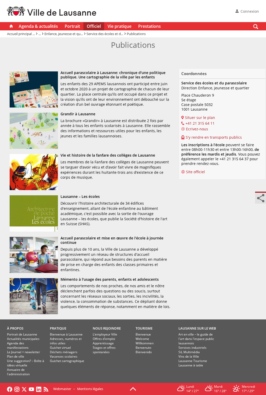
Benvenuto (143, 347)
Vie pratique (119, 26)
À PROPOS (15, 328)
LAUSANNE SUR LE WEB (197, 328)
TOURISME (144, 328)
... (39, 33)
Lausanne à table (190, 365)
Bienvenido (144, 352)
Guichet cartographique (67, 361)
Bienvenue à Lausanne (66, 334)
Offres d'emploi (104, 339)
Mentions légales (90, 388)
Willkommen (145, 343)
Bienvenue (143, 334)
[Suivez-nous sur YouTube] (31, 388)
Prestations (149, 26)
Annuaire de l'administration (18, 371)
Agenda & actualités (38, 26)
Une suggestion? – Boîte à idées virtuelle (25, 363)
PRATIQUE (58, 328)
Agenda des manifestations (18, 345)
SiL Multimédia (189, 352)
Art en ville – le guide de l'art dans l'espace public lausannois (196, 338)
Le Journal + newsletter (23, 352)
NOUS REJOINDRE (107, 328)
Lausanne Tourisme (192, 361)
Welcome (142, 339)
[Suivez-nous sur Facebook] (9, 388)
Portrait (72, 26)
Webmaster (62, 388)
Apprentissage (103, 343)
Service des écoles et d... (105, 33)
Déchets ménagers (63, 352)
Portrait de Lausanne (22, 334)
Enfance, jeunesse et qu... (63, 33)
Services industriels (192, 347)
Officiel (94, 26)
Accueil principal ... (21, 33)
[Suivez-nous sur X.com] (24, 388)
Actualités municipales (23, 339)
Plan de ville (15, 356)
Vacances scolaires (63, 356)
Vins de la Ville (188, 356)
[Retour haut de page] (133, 388)
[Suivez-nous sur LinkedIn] (38, 388)
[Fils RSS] (47, 388)
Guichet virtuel (60, 347)
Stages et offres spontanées (104, 349)
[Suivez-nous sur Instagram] (16, 388)
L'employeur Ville (105, 334)
